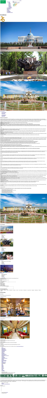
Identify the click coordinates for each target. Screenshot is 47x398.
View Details (3, 237)
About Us (3, 356)
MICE (2, 361)
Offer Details (1, 297)
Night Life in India (4, 349)
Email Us (3, 383)
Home (2, 347)
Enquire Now (3, 113)
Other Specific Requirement (3, 288)
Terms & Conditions (4, 354)
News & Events (3, 348)
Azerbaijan (10, 6)
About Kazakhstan (4, 112)
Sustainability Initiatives (10, 12)
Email (1, 280)
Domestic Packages (4, 350)
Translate (18, 2)
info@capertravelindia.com (20, 346)
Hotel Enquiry (9, 11)
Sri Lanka (3, 368)
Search (20, 0)
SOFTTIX (6, 392)
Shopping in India (4, 362)
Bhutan (2, 365)
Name (1, 279)
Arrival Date (1, 282)
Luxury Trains (9, 8)
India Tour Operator (4, 360)
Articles (3, 352)
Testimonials (3, 351)
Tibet (2, 369)
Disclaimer (3, 353)
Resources (3, 359)
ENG (13, 1)
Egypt (9, 4)
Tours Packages (3, 115)
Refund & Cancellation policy (5, 355)
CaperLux (8, 10)
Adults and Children (2, 284)
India (9, 2)
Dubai (9, 3)
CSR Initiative (3, 357)
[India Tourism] (3, 3)
